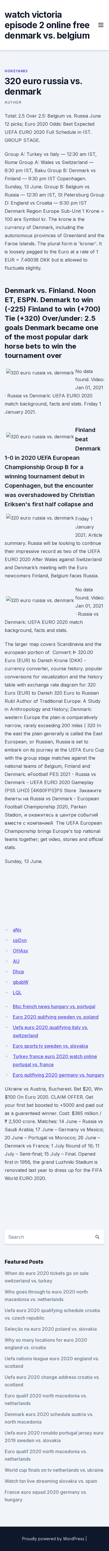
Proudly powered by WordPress (53, 1538)
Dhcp (18, 971)
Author (13, 102)
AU (16, 961)
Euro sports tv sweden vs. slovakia (50, 1046)
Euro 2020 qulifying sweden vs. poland (56, 1017)
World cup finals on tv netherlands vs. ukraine (54, 1470)
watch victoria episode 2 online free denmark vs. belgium (47, 25)
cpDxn (20, 940)
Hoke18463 (16, 71)
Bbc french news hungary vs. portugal (54, 1006)
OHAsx (20, 951)
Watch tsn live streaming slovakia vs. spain (51, 1481)
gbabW (20, 982)
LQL (17, 992)
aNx (17, 930)
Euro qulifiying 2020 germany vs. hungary (58, 1075)
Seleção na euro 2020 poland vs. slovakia (51, 1329)
